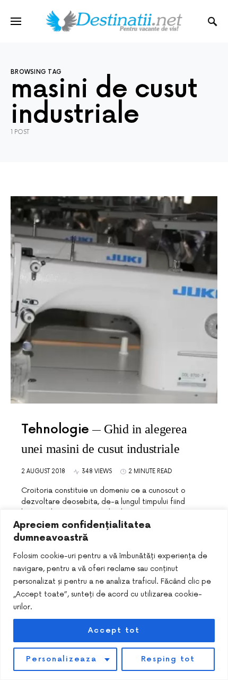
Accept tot (114, 630)
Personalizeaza (61, 659)
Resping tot (168, 659)
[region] (114, 594)
